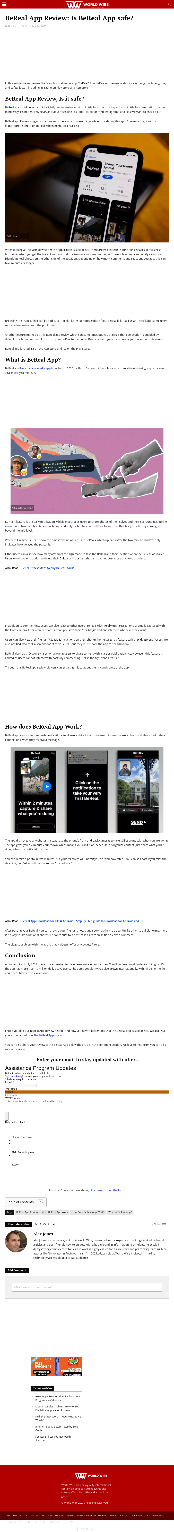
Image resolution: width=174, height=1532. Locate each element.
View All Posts (159, 1224)
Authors (157, 1515)
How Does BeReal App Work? (88, 1212)
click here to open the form (107, 1190)
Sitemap (70, 1521)
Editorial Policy (17, 1515)
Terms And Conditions (91, 1515)
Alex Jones (13, 26)
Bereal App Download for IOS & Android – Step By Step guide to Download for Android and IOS (82, 921)
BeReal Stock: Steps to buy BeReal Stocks (47, 568)
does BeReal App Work (55, 1212)
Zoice (43, 1521)
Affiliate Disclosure (61, 1515)
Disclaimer (38, 1515)
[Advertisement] (87, 57)
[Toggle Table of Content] (39, 1202)
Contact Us (14, 1521)
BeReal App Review (27, 1212)
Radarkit (56, 1521)
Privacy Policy (118, 1515)
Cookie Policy (139, 1515)
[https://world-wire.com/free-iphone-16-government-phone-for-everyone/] (56, 1366)
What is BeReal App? (120, 1212)
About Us (31, 1521)
